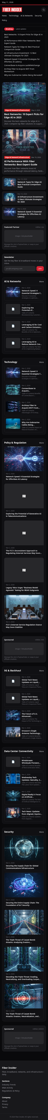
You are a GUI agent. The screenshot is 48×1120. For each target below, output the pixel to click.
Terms (4, 1107)
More (41, 281)
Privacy (5, 1104)
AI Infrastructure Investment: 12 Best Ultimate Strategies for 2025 (20, 54)
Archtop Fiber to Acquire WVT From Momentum (19, 70)
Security (38, 15)
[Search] (43, 9)
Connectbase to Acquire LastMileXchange (22, 65)
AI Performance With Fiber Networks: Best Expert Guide (22, 41)
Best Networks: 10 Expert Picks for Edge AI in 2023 (23, 35)
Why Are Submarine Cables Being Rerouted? (23, 75)
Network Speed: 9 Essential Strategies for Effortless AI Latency (22, 60)
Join (40, 268)
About (4, 1101)
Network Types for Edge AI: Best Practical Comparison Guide (22, 48)
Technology (14, 15)
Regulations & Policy (10, 1091)
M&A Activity (7, 1087)
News (4, 15)
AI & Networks (27, 15)
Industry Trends (9, 1084)
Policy (4, 20)
